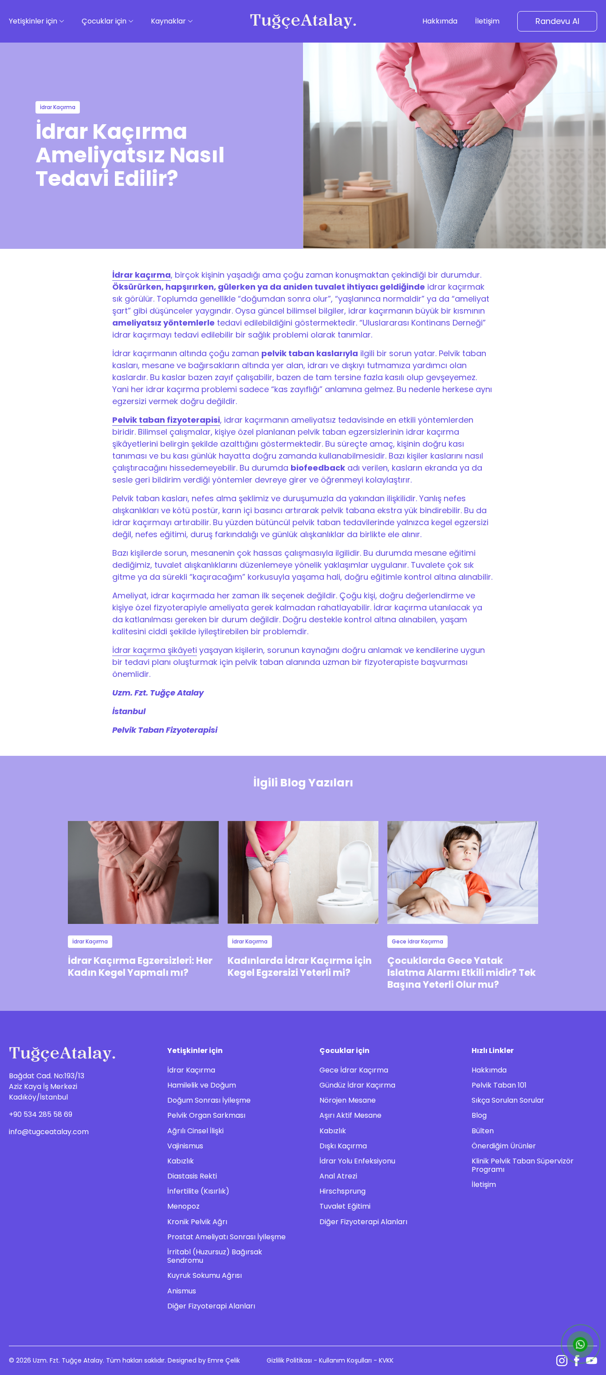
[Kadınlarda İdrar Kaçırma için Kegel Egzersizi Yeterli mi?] (303, 872)
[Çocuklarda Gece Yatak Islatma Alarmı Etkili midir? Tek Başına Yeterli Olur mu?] (462, 872)
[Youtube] (591, 1360)
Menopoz (183, 1206)
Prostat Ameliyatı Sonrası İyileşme (226, 1237)
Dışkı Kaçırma (343, 1146)
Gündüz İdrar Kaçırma (357, 1085)
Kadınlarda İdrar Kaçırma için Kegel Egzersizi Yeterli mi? (300, 966)
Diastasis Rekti (192, 1176)
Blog (479, 1115)
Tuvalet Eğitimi (344, 1206)
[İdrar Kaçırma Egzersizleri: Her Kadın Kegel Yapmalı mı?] (143, 872)
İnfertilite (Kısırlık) (198, 1191)
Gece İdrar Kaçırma (353, 1070)
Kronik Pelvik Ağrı (197, 1222)
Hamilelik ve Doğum (201, 1085)
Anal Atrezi (338, 1176)
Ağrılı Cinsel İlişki (195, 1131)
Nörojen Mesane (347, 1100)
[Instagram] (561, 1360)
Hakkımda (489, 1070)
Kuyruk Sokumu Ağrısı (204, 1275)
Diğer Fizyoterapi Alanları (211, 1306)
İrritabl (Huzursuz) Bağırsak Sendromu (214, 1256)
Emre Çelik (224, 1360)
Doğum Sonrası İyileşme (209, 1100)
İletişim (484, 1184)
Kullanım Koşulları (345, 1360)
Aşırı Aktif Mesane (350, 1115)
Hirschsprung (342, 1191)
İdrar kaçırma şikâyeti (154, 650)
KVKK (386, 1360)
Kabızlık (180, 1161)
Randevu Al (557, 21)
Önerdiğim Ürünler (504, 1146)
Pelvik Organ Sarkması (206, 1115)
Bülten (483, 1131)
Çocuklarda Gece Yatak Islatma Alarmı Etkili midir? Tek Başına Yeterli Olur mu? (461, 972)
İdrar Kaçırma (191, 1070)
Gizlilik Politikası (289, 1360)
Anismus (181, 1291)
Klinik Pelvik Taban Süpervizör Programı (523, 1165)
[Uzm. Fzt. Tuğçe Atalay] (303, 21)
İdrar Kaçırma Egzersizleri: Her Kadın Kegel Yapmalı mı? (140, 966)
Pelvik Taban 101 (499, 1085)
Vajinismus (185, 1146)
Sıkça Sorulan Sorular (508, 1100)
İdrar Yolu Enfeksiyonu (357, 1161)
